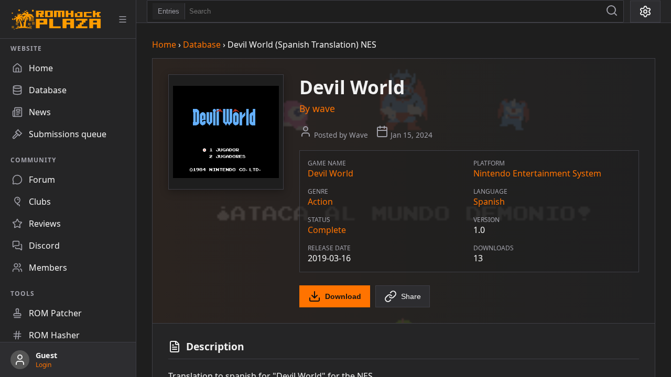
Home (164, 44)
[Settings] (645, 12)
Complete (327, 230)
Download (343, 296)
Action (320, 201)
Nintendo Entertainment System (537, 173)
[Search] (611, 11)
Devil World (330, 173)
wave (323, 108)
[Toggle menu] (123, 19)
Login (43, 364)
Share (411, 296)
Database (202, 44)
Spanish (489, 201)
